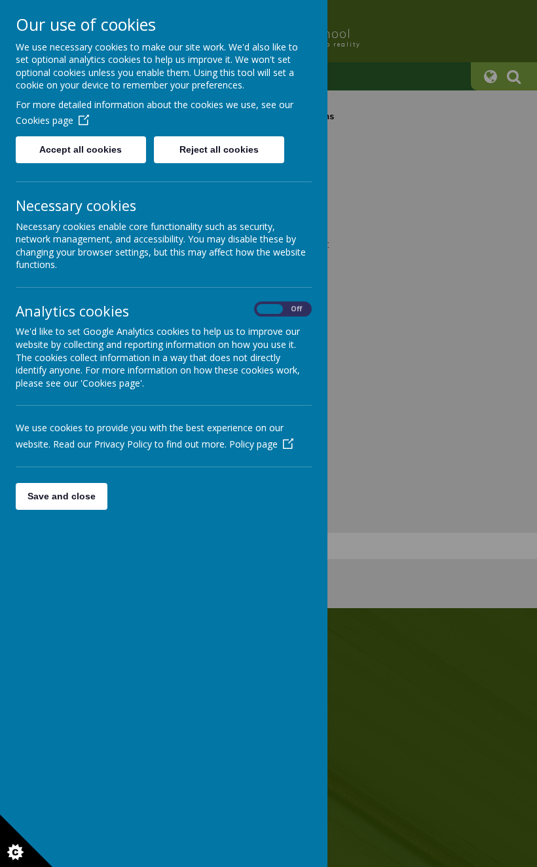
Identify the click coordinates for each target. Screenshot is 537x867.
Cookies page (44, 120)
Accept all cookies (80, 149)
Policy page (253, 444)
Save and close (62, 496)
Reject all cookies (219, 149)
